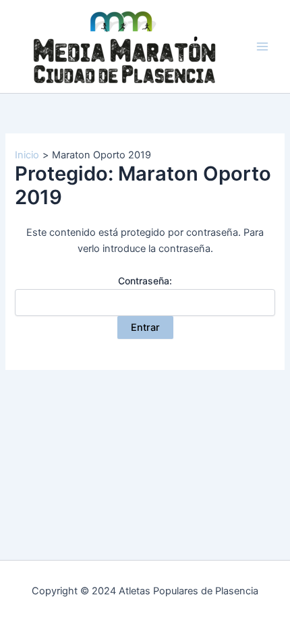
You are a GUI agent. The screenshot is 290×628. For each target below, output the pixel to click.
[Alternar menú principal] (262, 46)
